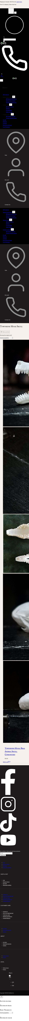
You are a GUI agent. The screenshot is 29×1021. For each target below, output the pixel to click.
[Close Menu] (1, 80)
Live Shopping (6, 127)
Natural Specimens (7, 212)
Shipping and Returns (7, 899)
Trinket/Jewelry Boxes (11, 118)
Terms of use (6, 955)
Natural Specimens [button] (7, 97)
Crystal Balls (9, 110)
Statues (8, 108)
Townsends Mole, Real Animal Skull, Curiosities (15, 751)
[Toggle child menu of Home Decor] (10, 104)
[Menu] (11, 11)
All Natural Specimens (11, 99)
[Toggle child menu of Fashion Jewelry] (12, 114)
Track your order (6, 897)
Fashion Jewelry (7, 229)
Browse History (6, 864)
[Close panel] (1, 997)
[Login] (14, 74)
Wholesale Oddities (7, 867)
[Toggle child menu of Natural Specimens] (13, 97)
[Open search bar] (4, 37)
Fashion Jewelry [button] (7, 114)
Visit (4, 862)
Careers (4, 931)
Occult (4, 120)
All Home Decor (10, 106)
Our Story (5, 928)
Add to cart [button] (5, 762)
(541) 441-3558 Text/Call (8, 896)
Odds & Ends (9, 112)
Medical (5, 121)
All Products (6, 94)
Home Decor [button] (6, 105)
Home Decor (6, 220)
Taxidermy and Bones (11, 102)
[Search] (4, 41)
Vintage (5, 123)
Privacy (4, 957)
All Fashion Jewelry (10, 116)
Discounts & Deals (7, 125)
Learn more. (19, 1)
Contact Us (5, 894)
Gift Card (5, 865)
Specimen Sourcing (7, 930)
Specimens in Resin (10, 100)
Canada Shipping (6, 901)
